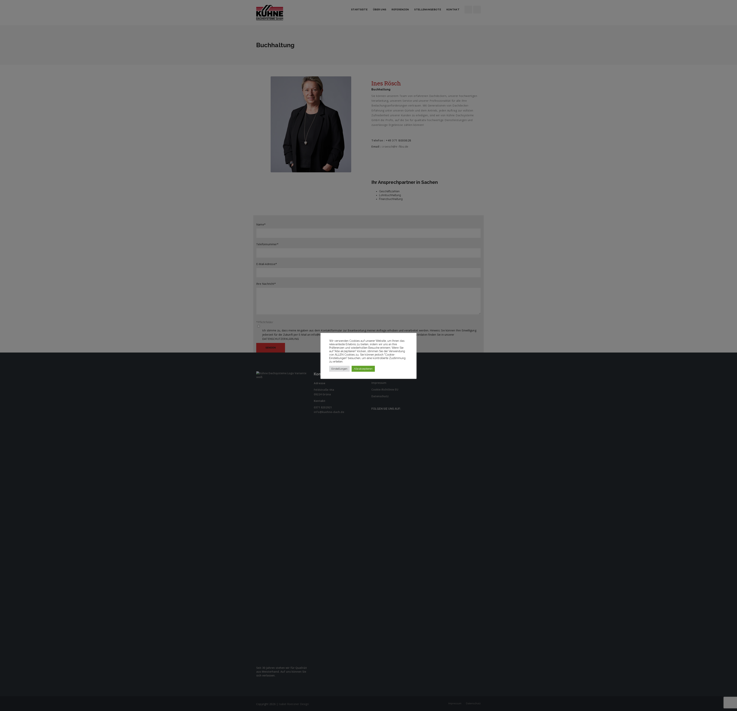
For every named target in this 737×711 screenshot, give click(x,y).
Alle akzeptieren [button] (363, 368)
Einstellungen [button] (339, 368)
